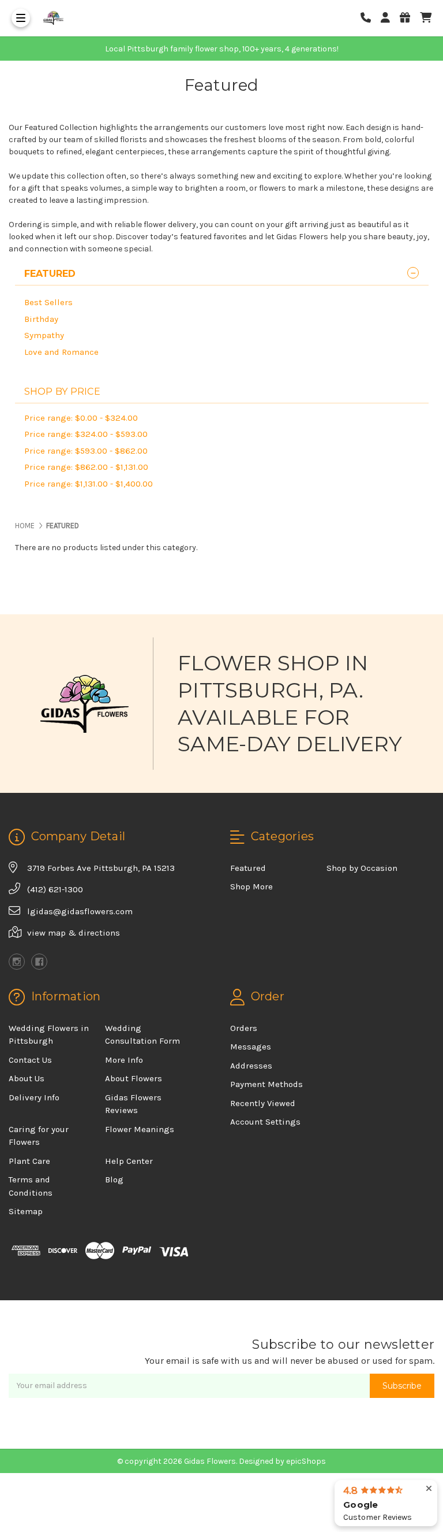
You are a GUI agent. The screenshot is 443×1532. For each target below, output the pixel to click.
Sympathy (44, 335)
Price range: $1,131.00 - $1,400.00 (88, 483)
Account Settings (265, 1121)
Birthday (41, 319)
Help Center (129, 1161)
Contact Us (30, 1060)
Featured (248, 868)
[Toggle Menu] (21, 18)
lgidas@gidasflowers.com (80, 911)
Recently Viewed (262, 1103)
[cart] (425, 18)
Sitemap (26, 1211)
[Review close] (428, 1489)
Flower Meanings (139, 1129)
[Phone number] (370, 18)
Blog (114, 1179)
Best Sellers (48, 302)
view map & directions (73, 933)
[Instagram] (17, 962)
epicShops (306, 1461)
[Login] (389, 18)
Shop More (251, 886)
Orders (243, 1028)
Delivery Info (34, 1097)
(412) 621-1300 (55, 889)
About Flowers (133, 1078)
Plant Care (29, 1161)
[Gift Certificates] (409, 18)
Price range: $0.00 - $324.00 (81, 418)
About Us (26, 1078)
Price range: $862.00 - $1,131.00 (86, 467)
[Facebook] (39, 962)
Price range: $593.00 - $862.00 (86, 451)
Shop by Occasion (361, 868)
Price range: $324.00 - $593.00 (86, 434)
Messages (250, 1046)
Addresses (251, 1065)
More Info (124, 1060)
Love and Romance (61, 352)
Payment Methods (266, 1084)
